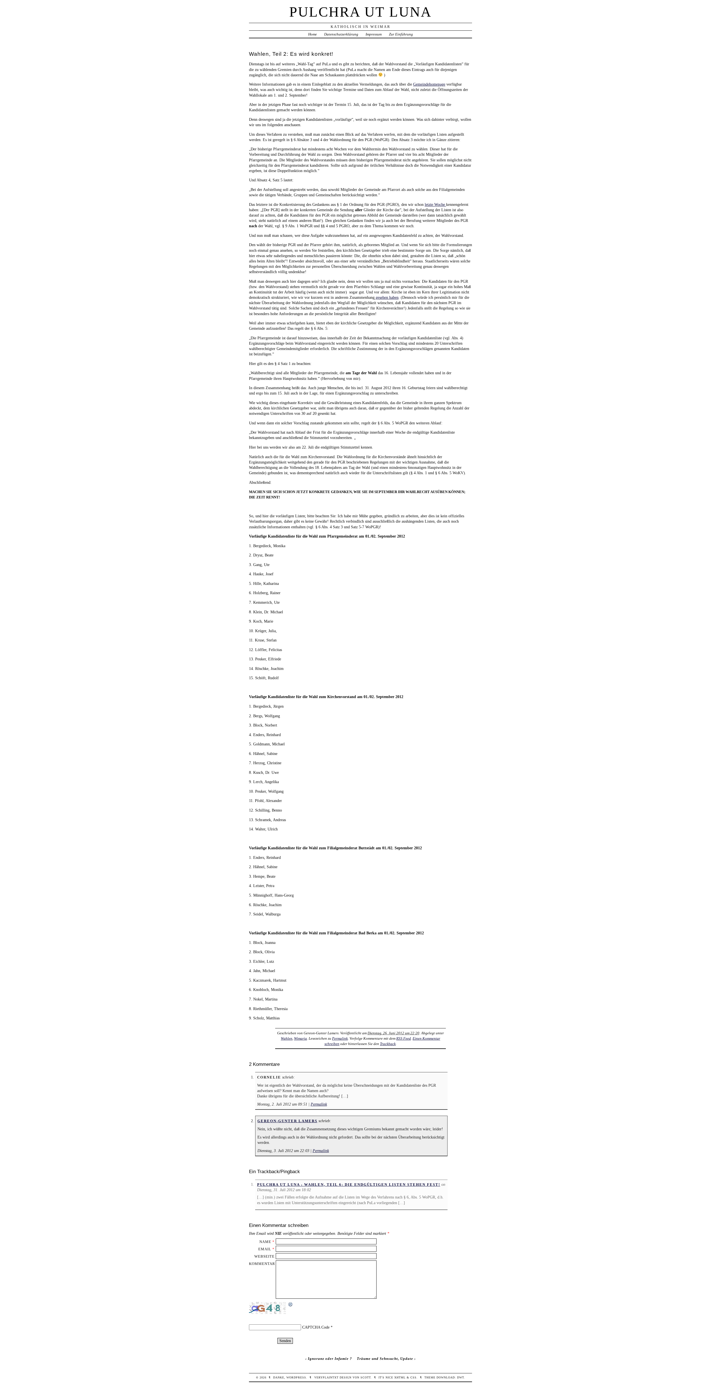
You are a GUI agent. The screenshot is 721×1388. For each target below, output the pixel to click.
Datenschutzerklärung (341, 34)
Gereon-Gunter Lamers (287, 1121)
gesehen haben (387, 297)
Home (312, 34)
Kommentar (262, 1264)
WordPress (296, 1377)
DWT (460, 1377)
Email (264, 1249)
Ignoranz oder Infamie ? (330, 1358)
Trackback (388, 1044)
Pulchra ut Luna (360, 12)
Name (265, 1242)
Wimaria (300, 1038)
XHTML (400, 1377)
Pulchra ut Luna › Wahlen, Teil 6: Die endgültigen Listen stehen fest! (348, 1184)
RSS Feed (403, 1038)
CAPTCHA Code (316, 1327)
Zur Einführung (401, 34)
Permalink (340, 1038)
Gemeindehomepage (429, 84)
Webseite (264, 1256)
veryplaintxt (326, 1377)
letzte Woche (435, 204)
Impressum (374, 34)
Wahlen (286, 1038)
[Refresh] (291, 1304)
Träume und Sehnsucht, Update (385, 1358)
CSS (413, 1377)
